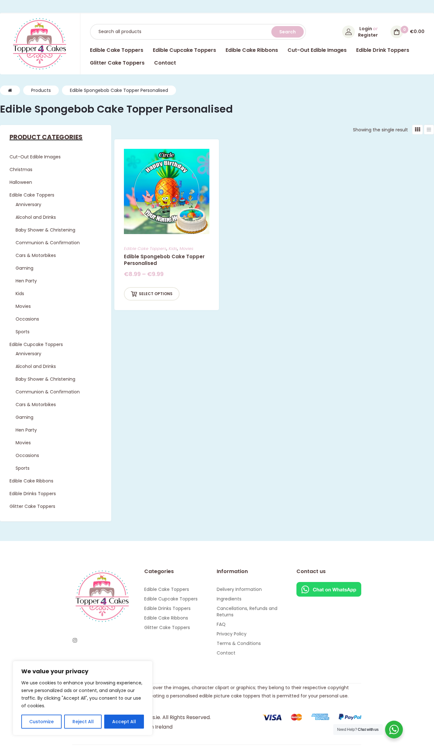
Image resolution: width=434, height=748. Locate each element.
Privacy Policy (232, 634)
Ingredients (229, 599)
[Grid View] (417, 130)
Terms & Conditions (239, 643)
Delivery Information (239, 589)
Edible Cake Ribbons (166, 618)
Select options (156, 293)
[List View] (429, 130)
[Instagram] (75, 640)
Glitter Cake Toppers (167, 627)
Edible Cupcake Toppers (171, 599)
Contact (226, 653)
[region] (83, 698)
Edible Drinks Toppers (167, 608)
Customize (41, 721)
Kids (173, 249)
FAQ (221, 624)
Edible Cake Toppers (145, 249)
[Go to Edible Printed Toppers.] (10, 90)
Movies (186, 249)
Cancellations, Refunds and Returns (247, 611)
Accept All (124, 721)
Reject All (83, 721)
